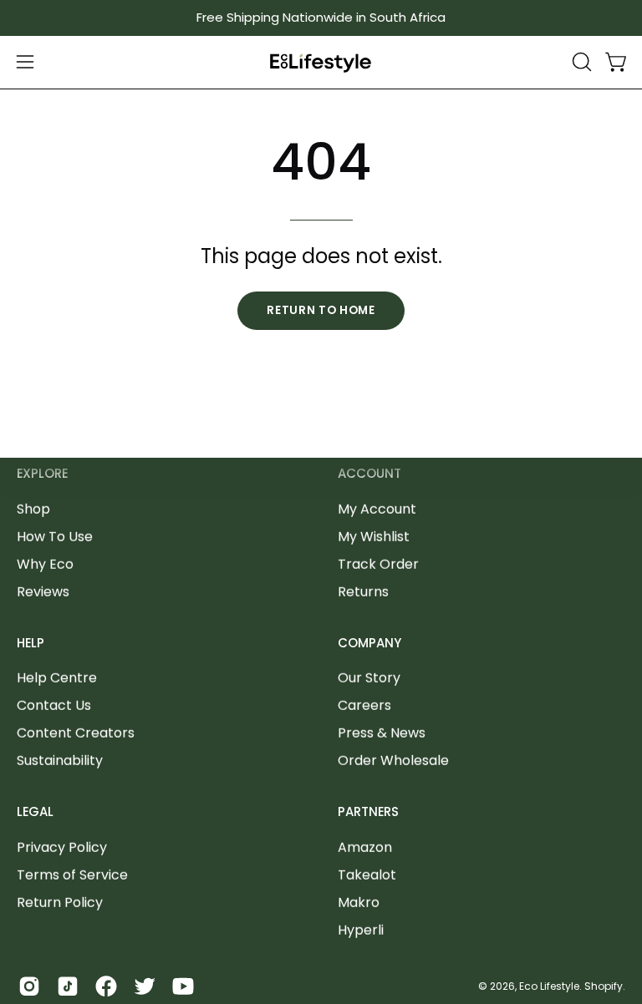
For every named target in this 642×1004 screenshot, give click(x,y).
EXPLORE (42, 474)
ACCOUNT (369, 474)
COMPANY (369, 643)
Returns (363, 591)
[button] (580, 62)
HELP (30, 643)
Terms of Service (72, 875)
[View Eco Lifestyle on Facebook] (106, 986)
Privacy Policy (62, 847)
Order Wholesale (393, 760)
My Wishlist (374, 535)
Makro (359, 902)
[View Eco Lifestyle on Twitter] (144, 986)
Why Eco (45, 563)
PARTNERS (368, 812)
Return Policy (60, 902)
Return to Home (321, 310)
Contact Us (54, 705)
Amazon (365, 847)
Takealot (367, 875)
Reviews (43, 591)
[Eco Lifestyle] (321, 62)
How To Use (55, 535)
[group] (321, 18)
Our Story (369, 677)
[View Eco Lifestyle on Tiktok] (67, 986)
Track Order (378, 563)
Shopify (603, 985)
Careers (364, 705)
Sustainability (60, 760)
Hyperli (361, 930)
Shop (33, 508)
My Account (377, 508)
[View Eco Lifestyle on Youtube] (183, 986)
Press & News (381, 733)
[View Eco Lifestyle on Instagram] (29, 986)
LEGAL (35, 812)
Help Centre (57, 677)
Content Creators (76, 733)
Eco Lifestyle (549, 985)
